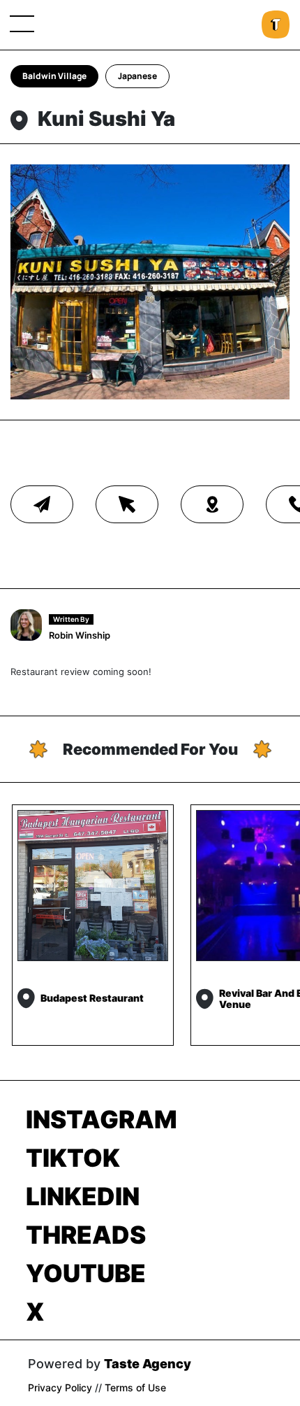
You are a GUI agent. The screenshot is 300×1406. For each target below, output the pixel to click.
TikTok (73, 1158)
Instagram (101, 1119)
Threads (86, 1235)
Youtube (86, 1273)
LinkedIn (83, 1196)
